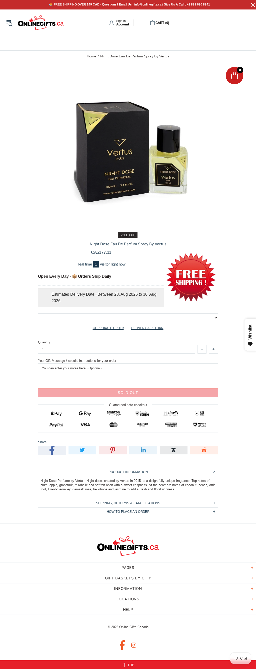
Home (91, 56)
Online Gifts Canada (41, 22)
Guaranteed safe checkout (128, 405)
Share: (43, 442)
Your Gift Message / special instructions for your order (77, 361)
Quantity (44, 342)
